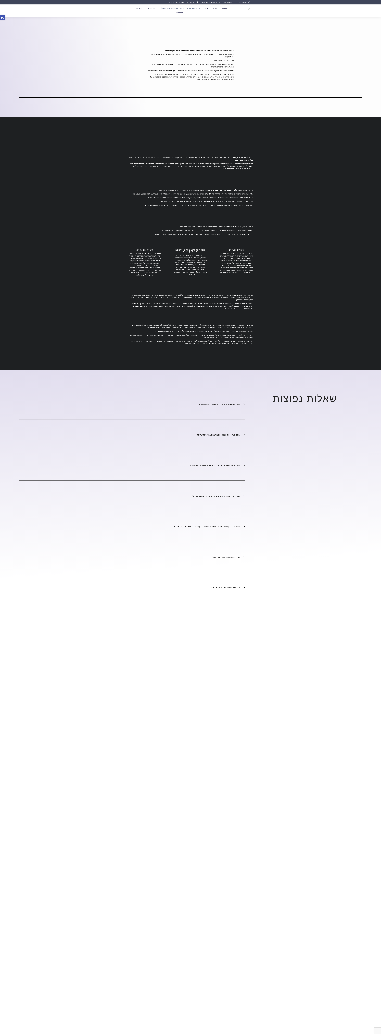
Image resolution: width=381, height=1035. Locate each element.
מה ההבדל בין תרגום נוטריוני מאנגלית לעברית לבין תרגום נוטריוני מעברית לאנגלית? (206, 527)
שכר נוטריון (151, 8)
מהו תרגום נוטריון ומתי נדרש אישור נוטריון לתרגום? (219, 404)
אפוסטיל (225, 8)
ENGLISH (139, 8)
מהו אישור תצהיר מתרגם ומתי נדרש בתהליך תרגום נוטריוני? (216, 496)
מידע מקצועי (179, 13)
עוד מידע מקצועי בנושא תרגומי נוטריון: (224, 588)
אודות (206, 8)
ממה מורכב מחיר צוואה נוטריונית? (226, 557)
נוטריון (215, 8)
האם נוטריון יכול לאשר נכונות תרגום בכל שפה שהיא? (218, 435)
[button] (132, 404)
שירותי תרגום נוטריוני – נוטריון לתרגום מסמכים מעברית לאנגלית (180, 8)
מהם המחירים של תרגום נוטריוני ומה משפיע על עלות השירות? (215, 465)
